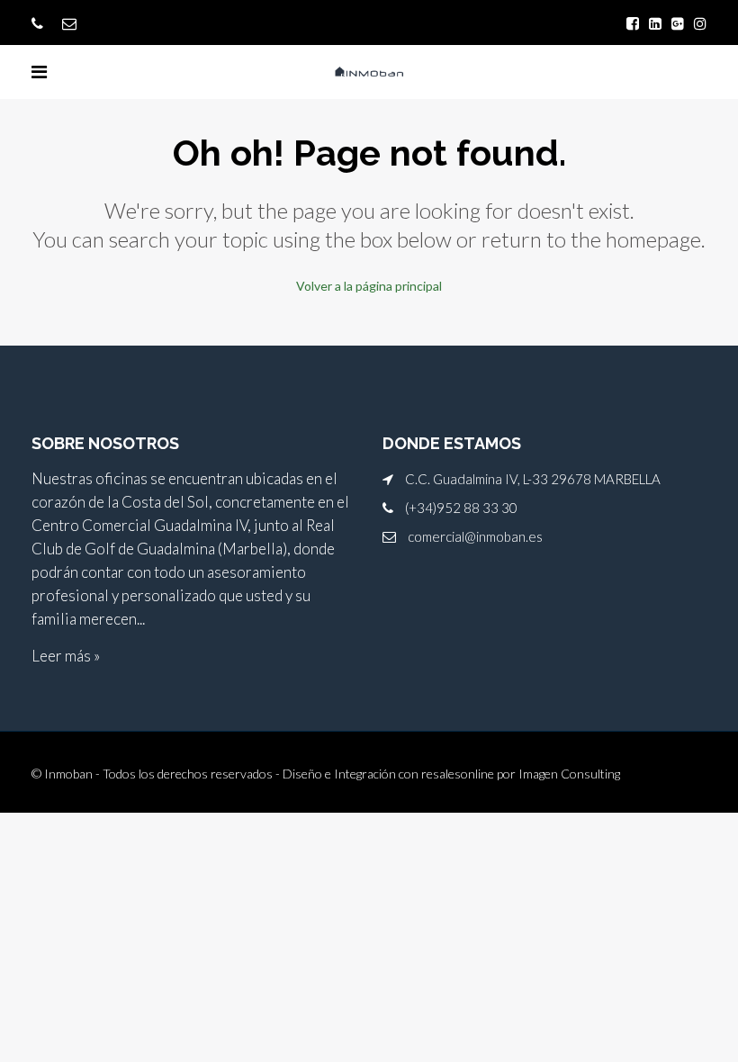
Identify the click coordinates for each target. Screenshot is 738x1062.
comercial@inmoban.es (475, 536)
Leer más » (66, 655)
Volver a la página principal (369, 285)
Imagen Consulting (569, 773)
